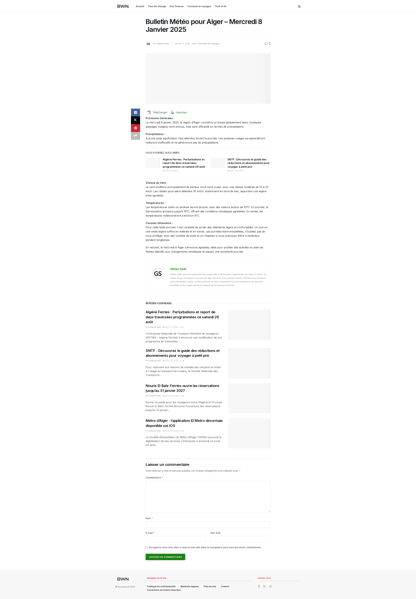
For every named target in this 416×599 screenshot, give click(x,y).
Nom (149, 518)
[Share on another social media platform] (135, 136)
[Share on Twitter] (135, 120)
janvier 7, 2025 (182, 43)
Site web (215, 532)
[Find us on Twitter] (264, 586)
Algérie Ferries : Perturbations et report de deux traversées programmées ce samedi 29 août (184, 163)
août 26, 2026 (236, 170)
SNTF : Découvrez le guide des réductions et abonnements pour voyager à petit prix (249, 163)
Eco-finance (177, 6)
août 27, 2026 (171, 170)
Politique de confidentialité (161, 586)
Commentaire (154, 477)
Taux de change (157, 6)
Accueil (140, 6)
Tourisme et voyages (199, 6)
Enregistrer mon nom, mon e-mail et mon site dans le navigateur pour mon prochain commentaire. (205, 547)
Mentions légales (190, 586)
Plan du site (210, 586)
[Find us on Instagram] (270, 586)
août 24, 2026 (171, 396)
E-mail (150, 532)
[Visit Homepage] (123, 6)
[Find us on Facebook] (259, 586)
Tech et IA (220, 6)
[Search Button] (299, 6)
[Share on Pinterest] (135, 128)
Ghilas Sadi (163, 43)
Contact (225, 586)
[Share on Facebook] (135, 112)
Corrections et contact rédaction (164, 590)
